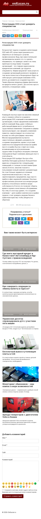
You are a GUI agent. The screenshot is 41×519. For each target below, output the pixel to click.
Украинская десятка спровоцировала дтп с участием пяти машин (19, 321)
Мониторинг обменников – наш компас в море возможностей (18, 385)
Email (4, 445)
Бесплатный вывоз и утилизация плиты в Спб (19, 352)
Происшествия (28, 30)
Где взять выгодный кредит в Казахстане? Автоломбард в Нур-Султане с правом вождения (19, 255)
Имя (4, 438)
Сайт (4, 452)
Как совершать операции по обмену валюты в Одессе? (17, 287)
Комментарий (7, 460)
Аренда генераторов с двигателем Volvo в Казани (20, 415)
